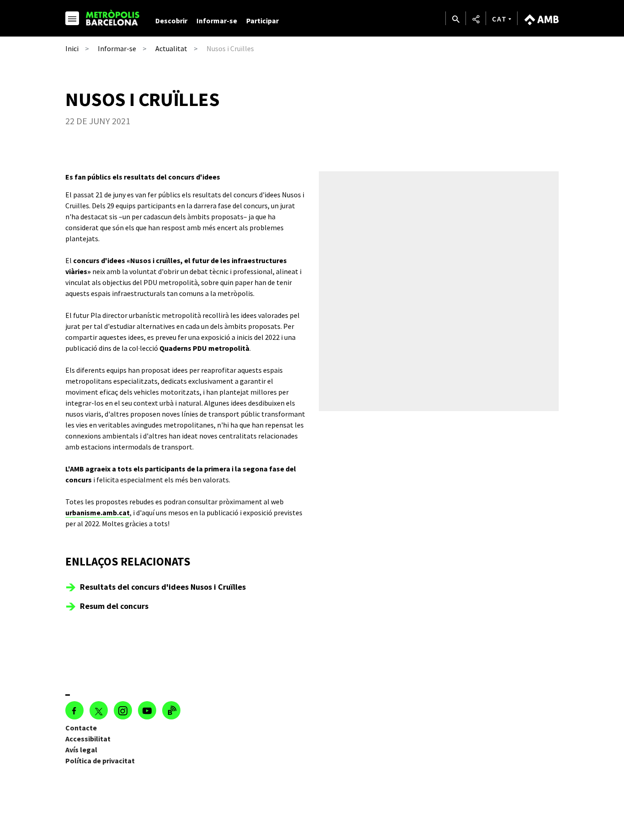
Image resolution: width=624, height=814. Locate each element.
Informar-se (216, 20)
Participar (262, 20)
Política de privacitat (100, 760)
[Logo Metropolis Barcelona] (114, 18)
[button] (72, 19)
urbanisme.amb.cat (97, 512)
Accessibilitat (88, 738)
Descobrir (171, 20)
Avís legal (81, 749)
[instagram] (123, 710)
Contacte (81, 727)
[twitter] (99, 710)
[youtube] (147, 710)
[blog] (171, 710)
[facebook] (74, 710)
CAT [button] (499, 18)
